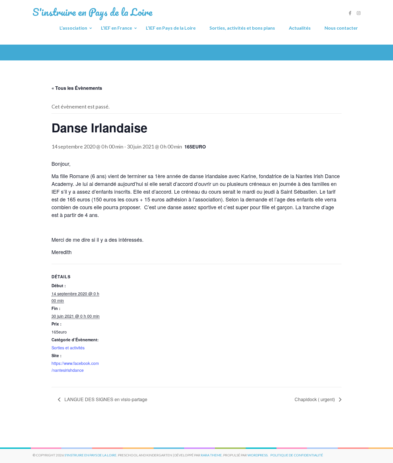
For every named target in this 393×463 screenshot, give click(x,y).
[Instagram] (358, 13)
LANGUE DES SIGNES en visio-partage (105, 399)
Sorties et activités (68, 347)
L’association (73, 28)
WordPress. (257, 455)
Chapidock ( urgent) (315, 399)
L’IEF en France (116, 28)
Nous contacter (341, 28)
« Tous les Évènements (76, 88)
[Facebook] (350, 13)
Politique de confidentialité (296, 455)
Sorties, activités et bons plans (242, 28)
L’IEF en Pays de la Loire (171, 28)
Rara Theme (211, 455)
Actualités (300, 28)
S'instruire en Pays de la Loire (90, 455)
